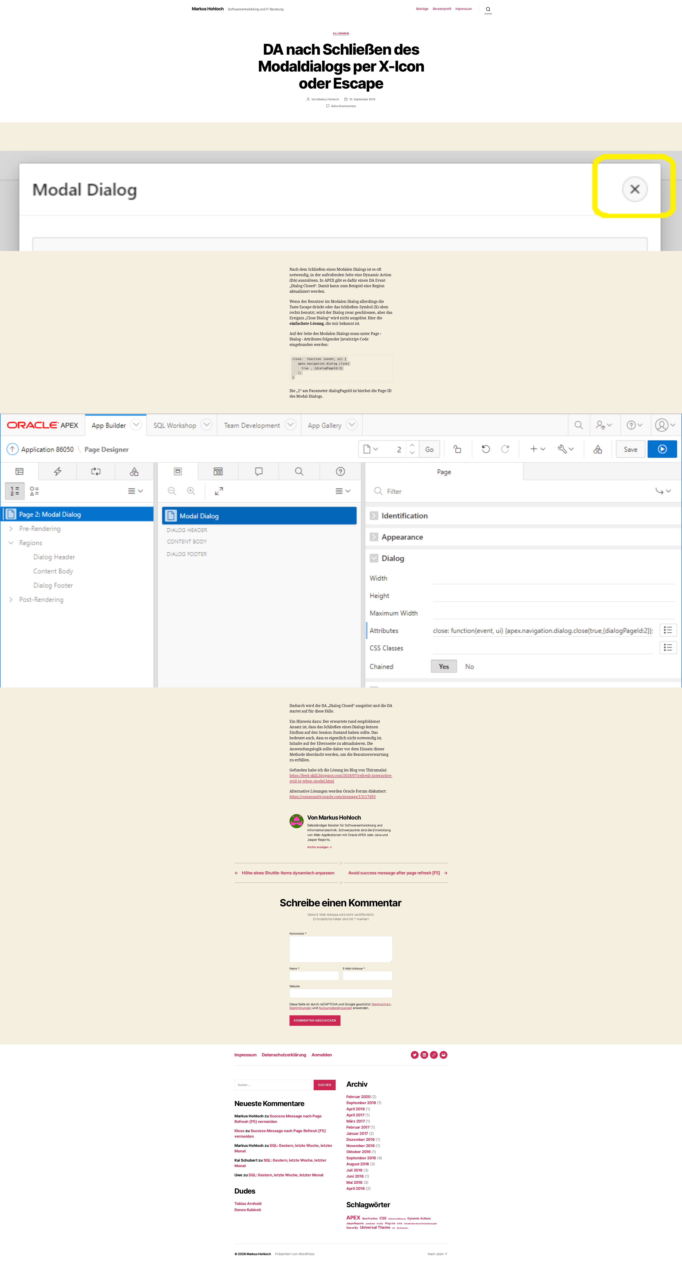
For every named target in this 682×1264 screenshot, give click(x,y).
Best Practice (370, 1218)
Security (352, 1227)
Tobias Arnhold (247, 1203)
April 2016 (355, 1188)
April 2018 (355, 1109)
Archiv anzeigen (319, 847)
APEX (353, 1217)
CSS (382, 1218)
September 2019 (361, 1103)
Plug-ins (390, 1223)
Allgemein (341, 33)
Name (294, 968)
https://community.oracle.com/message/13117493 (332, 797)
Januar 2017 (357, 1133)
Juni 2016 (355, 1176)
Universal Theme (375, 1227)
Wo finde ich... (403, 1228)
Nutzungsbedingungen (335, 1008)
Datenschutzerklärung (284, 1054)
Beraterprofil (442, 9)
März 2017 (355, 1121)
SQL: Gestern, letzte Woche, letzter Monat (285, 1175)
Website (294, 986)
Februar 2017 (358, 1127)
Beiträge (422, 9)
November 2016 (360, 1145)
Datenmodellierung (396, 1219)
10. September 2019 (362, 99)
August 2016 (357, 1164)
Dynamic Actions (419, 1218)
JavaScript (370, 1223)
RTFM (399, 1223)
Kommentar (298, 933)
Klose (239, 1131)
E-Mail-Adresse (354, 968)
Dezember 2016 (360, 1139)
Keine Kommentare (343, 106)
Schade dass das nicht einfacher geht (420, 1223)
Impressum (463, 9)
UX (393, 1228)
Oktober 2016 (358, 1152)
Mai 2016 (354, 1182)
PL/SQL (380, 1223)
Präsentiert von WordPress (294, 1254)
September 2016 (361, 1158)
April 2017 (355, 1115)
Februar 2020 (358, 1096)
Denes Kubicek (247, 1210)
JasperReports (355, 1223)
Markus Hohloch (208, 9)
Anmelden (322, 1054)
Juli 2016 (354, 1170)
